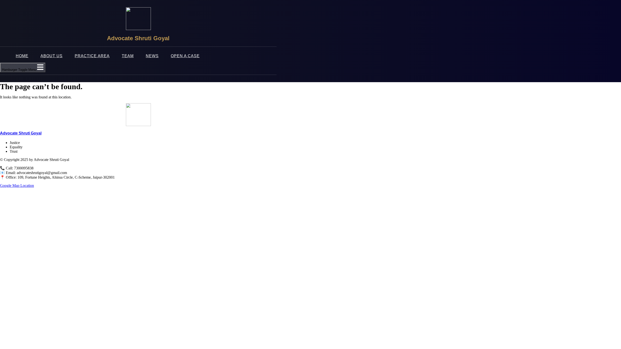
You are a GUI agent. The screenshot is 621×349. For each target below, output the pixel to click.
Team (128, 56)
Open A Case (185, 56)
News (152, 56)
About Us (52, 56)
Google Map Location (17, 185)
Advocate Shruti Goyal (20, 133)
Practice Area (92, 56)
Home (22, 56)
